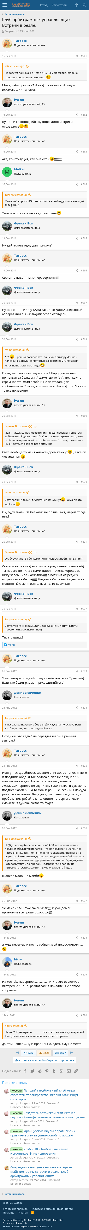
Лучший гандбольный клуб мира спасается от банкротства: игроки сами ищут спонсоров (44, 1094)
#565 (84, 238)
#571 (84, 541)
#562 (84, 114)
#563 (84, 151)
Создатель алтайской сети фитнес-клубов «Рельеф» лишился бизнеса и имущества (47, 1115)
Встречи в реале (20, 1183)
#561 (84, 56)
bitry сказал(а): (14, 1026)
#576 (84, 828)
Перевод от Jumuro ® (15, 1223)
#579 (84, 974)
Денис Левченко (27, 692)
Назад (29, 1052)
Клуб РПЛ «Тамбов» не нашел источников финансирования (39, 1151)
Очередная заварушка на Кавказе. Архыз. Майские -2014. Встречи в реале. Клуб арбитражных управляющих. (41, 1171)
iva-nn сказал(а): (15, 350)
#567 (84, 303)
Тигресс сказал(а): (16, 195)
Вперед (60, 1052)
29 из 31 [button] (44, 1052)
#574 (84, 707)
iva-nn (19, 99)
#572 (84, 609)
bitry (18, 959)
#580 (84, 1015)
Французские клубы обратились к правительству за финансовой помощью (42, 1133)
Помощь (8, 1212)
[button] (4, 5)
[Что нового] (76, 5)
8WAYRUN (47, 1226)
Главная (23, 1212)
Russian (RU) (14, 1203)
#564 (84, 184)
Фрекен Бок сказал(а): (19, 426)
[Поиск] (84, 5)
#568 (84, 339)
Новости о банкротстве (25, 1107)
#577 (84, 901)
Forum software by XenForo (33, 1220)
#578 (84, 937)
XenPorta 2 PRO (11, 1226)
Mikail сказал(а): (15, 66)
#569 (84, 416)
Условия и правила (15, 1209)
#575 (84, 766)
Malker (19, 169)
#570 (84, 482)
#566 (84, 270)
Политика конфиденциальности (52, 1209)
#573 (84, 671)
